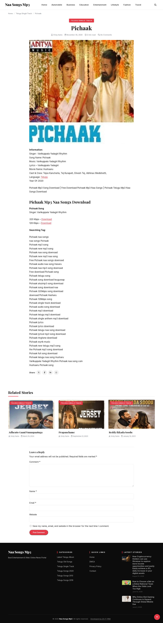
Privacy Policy (95, 566)
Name (33, 491)
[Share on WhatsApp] (56, 372)
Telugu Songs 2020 (65, 571)
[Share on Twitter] (38, 372)
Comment (34, 462)
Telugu (44, 177)
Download (47, 219)
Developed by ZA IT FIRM (101, 619)
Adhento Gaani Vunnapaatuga (25, 432)
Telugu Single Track (24, 13)
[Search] (155, 4)
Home (44, 5)
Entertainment (99, 5)
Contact (93, 571)
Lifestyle (115, 5)
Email (32, 503)
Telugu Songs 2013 (65, 576)
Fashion (127, 5)
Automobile (57, 5)
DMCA (92, 562)
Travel (138, 5)
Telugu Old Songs (64, 562)
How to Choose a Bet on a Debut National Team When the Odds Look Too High (143, 585)
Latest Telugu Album (65, 557)
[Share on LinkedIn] (50, 372)
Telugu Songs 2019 (65, 580)
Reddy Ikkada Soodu (120, 432)
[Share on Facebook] (44, 372)
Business (71, 5)
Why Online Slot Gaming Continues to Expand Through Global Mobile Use (143, 600)
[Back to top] (157, 617)
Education (84, 5)
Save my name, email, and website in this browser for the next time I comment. (70, 526)
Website (33, 514)
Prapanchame (67, 432)
